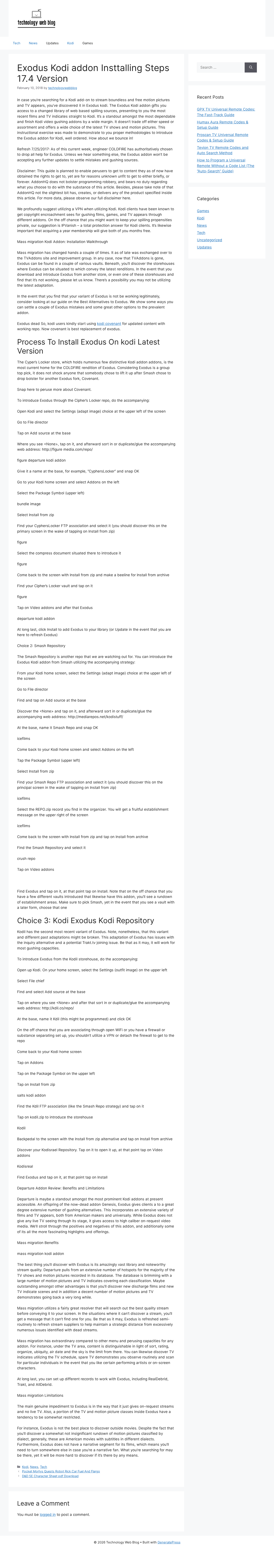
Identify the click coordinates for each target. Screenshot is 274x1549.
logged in (48, 1514)
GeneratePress (169, 1542)
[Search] (251, 67)
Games (87, 43)
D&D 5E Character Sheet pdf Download (50, 1476)
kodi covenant (109, 323)
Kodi (70, 43)
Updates (52, 43)
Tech (16, 43)
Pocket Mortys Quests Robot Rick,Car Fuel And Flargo (61, 1471)
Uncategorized (209, 240)
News (33, 43)
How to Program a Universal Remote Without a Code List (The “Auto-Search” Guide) (225, 165)
